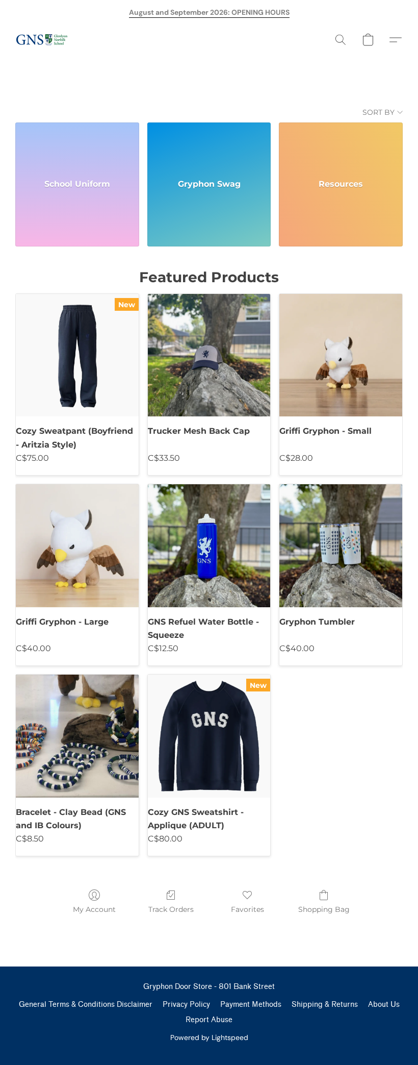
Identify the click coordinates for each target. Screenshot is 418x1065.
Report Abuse (209, 1020)
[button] (41, 40)
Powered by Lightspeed (209, 1037)
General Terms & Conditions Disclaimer (85, 1004)
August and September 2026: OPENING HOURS (209, 12)
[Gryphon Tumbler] (340, 545)
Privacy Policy (186, 1004)
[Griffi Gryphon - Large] (77, 545)
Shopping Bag (324, 909)
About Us (384, 1004)
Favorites (247, 909)
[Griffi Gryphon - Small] (340, 355)
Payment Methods (250, 1004)
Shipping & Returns (325, 1004)
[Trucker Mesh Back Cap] (209, 355)
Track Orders (171, 909)
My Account (94, 909)
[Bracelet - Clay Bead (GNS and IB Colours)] (77, 736)
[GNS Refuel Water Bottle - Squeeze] (209, 545)
